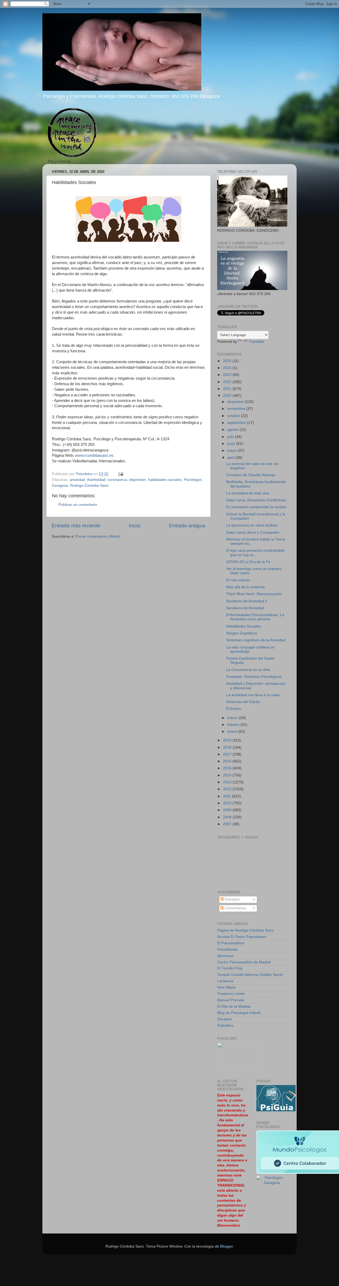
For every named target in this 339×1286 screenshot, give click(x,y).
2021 (228, 389)
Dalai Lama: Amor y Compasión (252, 532)
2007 (228, 824)
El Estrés (233, 709)
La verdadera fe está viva (247, 493)
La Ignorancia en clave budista (252, 525)
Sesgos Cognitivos (241, 633)
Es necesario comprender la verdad (256, 507)
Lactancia (225, 981)
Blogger (226, 1246)
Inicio (135, 525)
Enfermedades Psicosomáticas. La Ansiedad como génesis (255, 617)
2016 (228, 761)
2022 (228, 382)
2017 (228, 754)
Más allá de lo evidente (245, 587)
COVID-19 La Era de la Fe (248, 562)
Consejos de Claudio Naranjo (250, 475)
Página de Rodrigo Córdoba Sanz (245, 930)
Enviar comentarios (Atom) (97, 536)
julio (231, 437)
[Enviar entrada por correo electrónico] (120, 474)
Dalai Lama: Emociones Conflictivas (256, 500)
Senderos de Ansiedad (245, 608)
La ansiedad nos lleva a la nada (252, 695)
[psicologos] (238, 1067)
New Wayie (226, 987)
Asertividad (96, 480)
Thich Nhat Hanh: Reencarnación (254, 594)
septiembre (237, 423)
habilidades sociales (165, 480)
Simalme (224, 1019)
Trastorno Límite (231, 994)
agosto (233, 430)
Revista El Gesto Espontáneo (241, 937)
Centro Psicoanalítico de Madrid (244, 962)
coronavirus (117, 480)
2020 (228, 396)
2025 (228, 361)
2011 (227, 796)
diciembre (236, 402)
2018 (228, 747)
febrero (233, 725)
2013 (228, 782)
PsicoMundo (227, 949)
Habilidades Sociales (243, 626)
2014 (228, 775)
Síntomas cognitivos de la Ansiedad (256, 640)
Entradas (232, 899)
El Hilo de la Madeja (234, 1006)
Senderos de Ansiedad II (246, 601)
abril (231, 458)
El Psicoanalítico (230, 943)
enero (232, 732)
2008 (228, 817)
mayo (232, 451)
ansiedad (77, 480)
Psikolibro (225, 1026)
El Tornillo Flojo (230, 968)
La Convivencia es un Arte (248, 670)
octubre (234, 416)
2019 (228, 740)
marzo (233, 718)
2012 (228, 789)
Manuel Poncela (230, 1000)
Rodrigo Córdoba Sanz (89, 486)
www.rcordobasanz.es (94, 455)
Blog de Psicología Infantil (238, 1013)
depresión (137, 480)
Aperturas (225, 956)
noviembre (236, 409)
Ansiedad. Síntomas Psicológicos (254, 677)
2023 (228, 375)
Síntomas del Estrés (243, 702)
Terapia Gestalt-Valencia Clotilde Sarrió (250, 975)
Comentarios (235, 908)
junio (231, 444)
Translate (256, 342)
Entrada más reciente (76, 525)
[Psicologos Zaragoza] (276, 1110)
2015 (228, 768)
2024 (228, 368)
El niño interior (238, 580)
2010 (228, 803)
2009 (228, 810)
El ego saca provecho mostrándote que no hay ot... (255, 552)
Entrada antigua (187, 525)
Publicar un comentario (78, 505)
